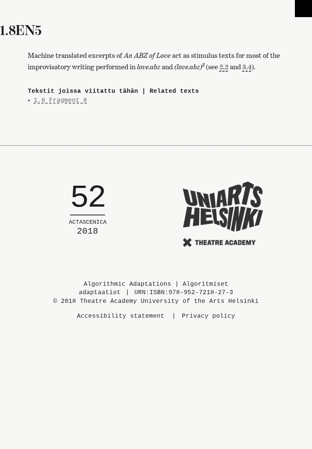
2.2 (224, 67)
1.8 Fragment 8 (60, 100)
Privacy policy (208, 316)
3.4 (247, 67)
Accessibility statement (120, 316)
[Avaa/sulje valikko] (303, 8)
